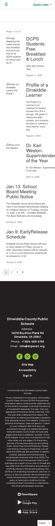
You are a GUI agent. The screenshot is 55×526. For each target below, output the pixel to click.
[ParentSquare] (27, 494)
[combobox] (44, 523)
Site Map (27, 364)
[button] (42, 4)
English (42, 522)
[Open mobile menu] (6, 4)
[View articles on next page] (22, 272)
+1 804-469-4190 (33, 341)
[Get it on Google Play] (27, 502)
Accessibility (27, 370)
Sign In (27, 375)
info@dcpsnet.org (32, 346)
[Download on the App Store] (27, 511)
